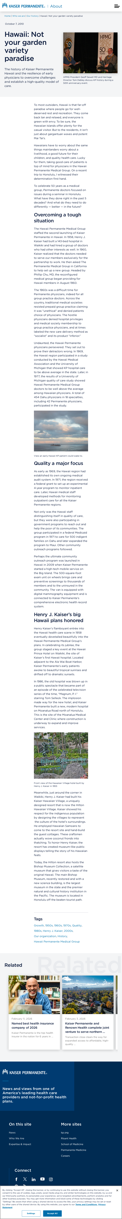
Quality (77, 925)
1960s (58, 925)
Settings (31, 1213)
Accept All (52, 1213)
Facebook (16, 1179)
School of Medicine (72, 1144)
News (12, 1132)
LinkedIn (33, 1179)
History (62, 936)
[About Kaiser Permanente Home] (32, 8)
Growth (39, 925)
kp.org (65, 1132)
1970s (67, 925)
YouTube (42, 1179)
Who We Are (16, 1138)
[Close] (117, 1190)
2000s (68, 930)
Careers (65, 1155)
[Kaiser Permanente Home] (25, 1073)
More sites (71, 1124)
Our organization (45, 936)
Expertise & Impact (20, 1144)
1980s (38, 930)
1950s (49, 925)
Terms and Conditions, (86, 1204)
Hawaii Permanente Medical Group (57, 941)
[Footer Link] (25, 1180)
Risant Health (68, 1138)
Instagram (51, 1179)
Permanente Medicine (73, 1150)
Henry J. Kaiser (53, 930)
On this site (20, 1124)
